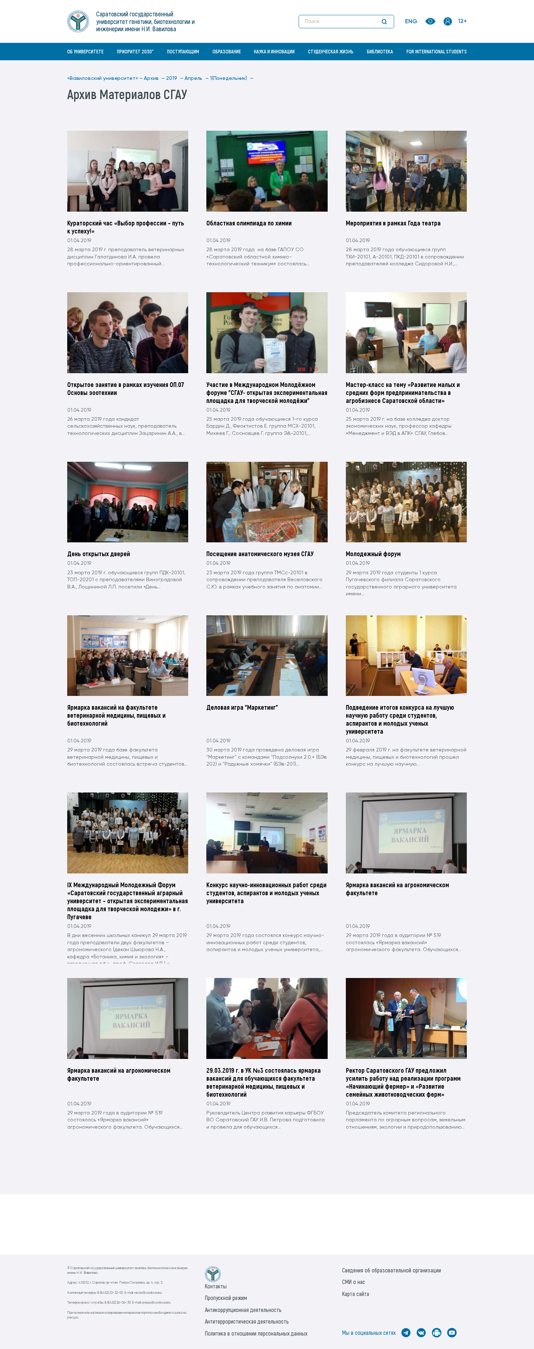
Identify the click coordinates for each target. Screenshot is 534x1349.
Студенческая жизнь (330, 51)
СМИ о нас (353, 1281)
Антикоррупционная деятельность (243, 1309)
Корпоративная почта (449, 67)
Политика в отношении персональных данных (256, 1333)
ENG (411, 22)
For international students (436, 51)
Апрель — (197, 78)
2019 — (174, 78)
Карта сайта (355, 1293)
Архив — (154, 78)
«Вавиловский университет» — (105, 78)
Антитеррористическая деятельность (247, 1321)
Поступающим (183, 51)
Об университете (85, 51)
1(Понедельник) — (232, 78)
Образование (227, 51)
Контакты (216, 1286)
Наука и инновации (274, 51)
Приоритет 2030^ (135, 51)
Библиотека (380, 51)
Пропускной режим (226, 1297)
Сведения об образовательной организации (391, 1270)
